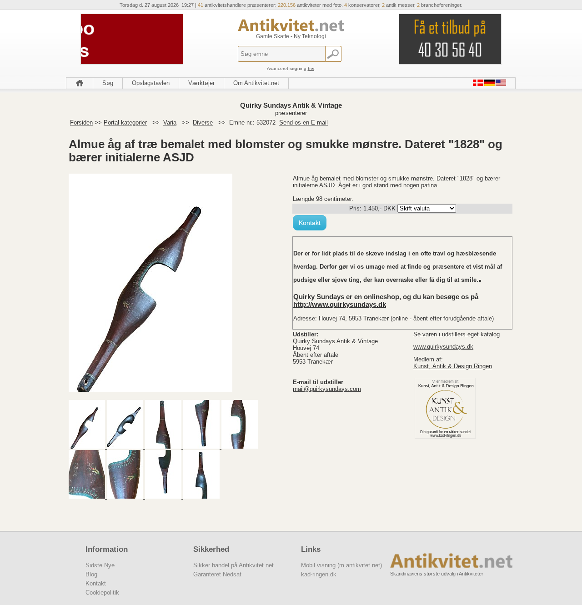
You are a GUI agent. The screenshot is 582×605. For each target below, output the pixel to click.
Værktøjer (201, 83)
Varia (169, 122)
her (311, 68)
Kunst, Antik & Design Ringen (452, 366)
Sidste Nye (100, 565)
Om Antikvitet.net (256, 83)
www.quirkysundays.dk (443, 346)
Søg (107, 83)
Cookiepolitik (102, 592)
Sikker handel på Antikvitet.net (233, 565)
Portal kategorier (125, 122)
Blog (91, 574)
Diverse (203, 122)
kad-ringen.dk (318, 574)
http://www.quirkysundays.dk (339, 304)
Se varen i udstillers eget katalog (456, 334)
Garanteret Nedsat (217, 574)
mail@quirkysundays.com (327, 388)
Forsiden (81, 122)
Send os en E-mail (303, 122)
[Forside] (79, 83)
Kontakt (310, 222)
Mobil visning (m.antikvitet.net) (341, 565)
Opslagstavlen (151, 83)
